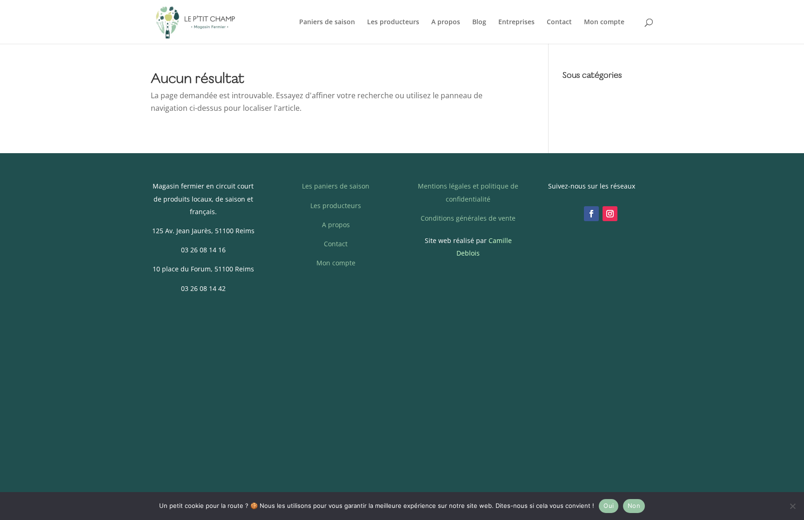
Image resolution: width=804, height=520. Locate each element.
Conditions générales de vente (468, 218)
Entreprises (516, 22)
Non (634, 505)
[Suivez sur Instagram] (610, 213)
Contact (559, 22)
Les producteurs (393, 22)
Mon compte (604, 22)
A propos (445, 22)
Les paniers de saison (335, 186)
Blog (479, 22)
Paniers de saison (327, 22)
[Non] (792, 506)
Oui (608, 505)
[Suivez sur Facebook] (591, 213)
